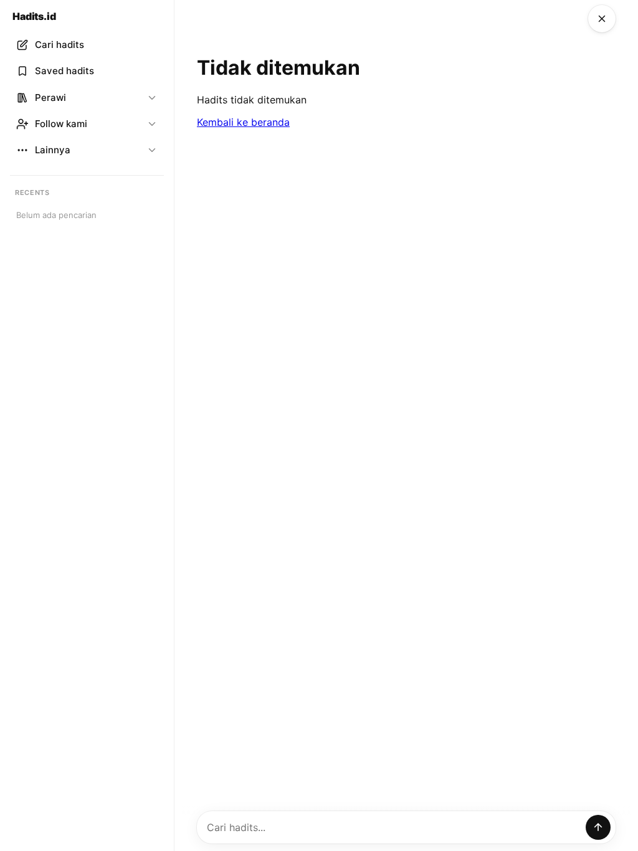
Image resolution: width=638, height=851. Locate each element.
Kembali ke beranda (243, 122)
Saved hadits (64, 71)
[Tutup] (602, 18)
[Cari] (598, 827)
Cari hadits (59, 44)
